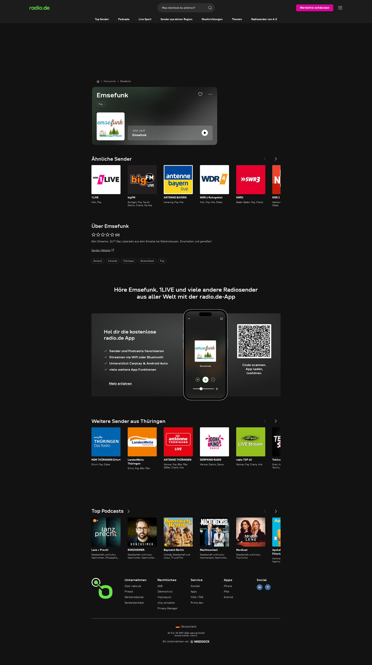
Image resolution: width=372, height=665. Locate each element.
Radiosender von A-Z (264, 19)
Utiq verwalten (166, 603)
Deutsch (97, 261)
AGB (160, 586)
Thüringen (128, 261)
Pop (101, 104)
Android (228, 597)
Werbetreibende (134, 597)
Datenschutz (165, 591)
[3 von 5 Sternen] (103, 234)
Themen (237, 19)
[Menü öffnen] (340, 7)
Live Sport (145, 19)
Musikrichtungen (212, 19)
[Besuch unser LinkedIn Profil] (259, 587)
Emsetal (112, 261)
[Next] (276, 157)
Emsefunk (139, 135)
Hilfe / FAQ (197, 597)
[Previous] (264, 157)
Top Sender (102, 19)
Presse (129, 591)
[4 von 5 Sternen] (107, 234)
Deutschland (147, 261)
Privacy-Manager (168, 608)
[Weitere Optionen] (210, 94)
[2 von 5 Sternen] (98, 234)
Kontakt (195, 586)
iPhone (228, 586)
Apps (194, 591)
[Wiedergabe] (205, 133)
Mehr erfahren (120, 383)
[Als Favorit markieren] (200, 94)
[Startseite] (98, 81)
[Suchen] (210, 7)
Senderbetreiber (134, 603)
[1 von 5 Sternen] (93, 234)
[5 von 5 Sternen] (112, 234)
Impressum (164, 597)
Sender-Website (100, 250)
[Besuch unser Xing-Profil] (267, 587)
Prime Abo (197, 603)
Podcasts (123, 19)
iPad (226, 591)
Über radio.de (133, 586)
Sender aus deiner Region (176, 19)
